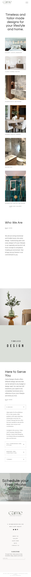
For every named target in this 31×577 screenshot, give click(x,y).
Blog (15, 543)
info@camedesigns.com (16, 524)
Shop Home (15, 540)
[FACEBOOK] (15, 529)
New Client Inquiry (15, 526)
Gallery (15, 538)
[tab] (15, 407)
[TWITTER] (13, 529)
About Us (15, 536)
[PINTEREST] (17, 529)
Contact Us (15, 545)
